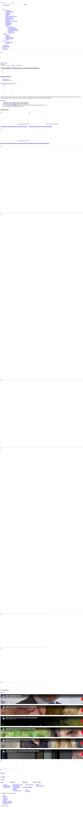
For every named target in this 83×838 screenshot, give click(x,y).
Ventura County (11, 32)
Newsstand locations (17, 790)
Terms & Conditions (7, 801)
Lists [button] (4, 41)
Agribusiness (8, 10)
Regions (7, 25)
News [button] (4, 9)
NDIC (6, 805)
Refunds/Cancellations (7, 802)
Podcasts (37, 784)
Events (4, 47)
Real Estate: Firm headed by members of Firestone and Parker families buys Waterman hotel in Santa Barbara (25, 143)
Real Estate (8, 22)
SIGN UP (3, 692)
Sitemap (4, 800)
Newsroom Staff (6, 785)
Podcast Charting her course (11, 21)
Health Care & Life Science (11, 16)
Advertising (15, 788)
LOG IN (10, 103)
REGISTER (15, 103)
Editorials (8, 36)
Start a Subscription (29, 784)
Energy (7, 15)
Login (4, 5)
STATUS (9, 106)
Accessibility (5, 798)
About (4, 797)
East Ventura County (12, 28)
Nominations (5, 45)
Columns (7, 12)
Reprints (7, 43)
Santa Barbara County (12, 29)
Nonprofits (8, 19)
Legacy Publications (40, 785)
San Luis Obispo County (13, 30)
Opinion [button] (4, 34)
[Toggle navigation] (1, 7)
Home (7, 65)
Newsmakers (5, 49)
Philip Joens (5, 80)
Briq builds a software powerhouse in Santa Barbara (40, 126)
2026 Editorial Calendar (18, 784)
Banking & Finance (10, 11)
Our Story (5, 784)
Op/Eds (7, 39)
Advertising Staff (6, 787)
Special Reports (6, 46)
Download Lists (9, 42)
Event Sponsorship (16, 787)
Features (12, 65)
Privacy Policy (6, 803)
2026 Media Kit (16, 785)
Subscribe (8, 5)
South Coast (10, 31)
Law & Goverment (9, 18)
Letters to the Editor (10, 38)
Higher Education (9, 17)
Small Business (9, 23)
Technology (8, 24)
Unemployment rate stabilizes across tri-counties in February (14, 126)
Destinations (8, 14)
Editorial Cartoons (9, 37)
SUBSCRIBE (13, 105)
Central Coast (11, 26)
